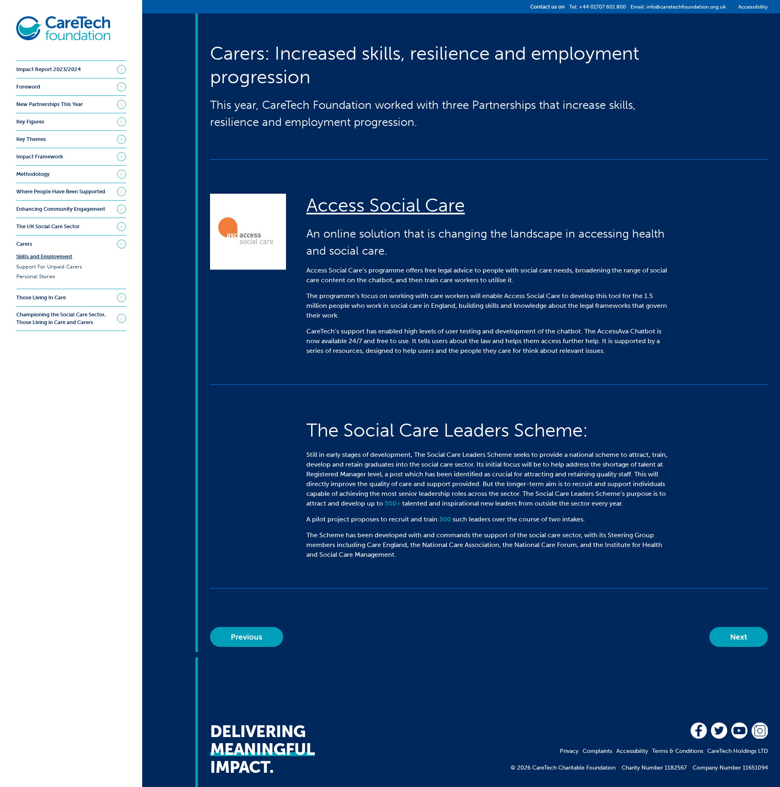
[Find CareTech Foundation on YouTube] (739, 730)
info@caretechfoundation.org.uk (686, 7)
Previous (246, 637)
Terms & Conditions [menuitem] (677, 751)
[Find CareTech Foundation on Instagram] (760, 730)
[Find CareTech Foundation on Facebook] (699, 730)
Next (738, 637)
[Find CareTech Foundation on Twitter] (719, 730)
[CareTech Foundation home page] (63, 28)
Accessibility (753, 6)
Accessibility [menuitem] (632, 751)
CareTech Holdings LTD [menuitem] (737, 751)
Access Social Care (385, 205)
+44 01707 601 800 (602, 7)
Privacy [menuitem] (569, 751)
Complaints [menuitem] (597, 751)
